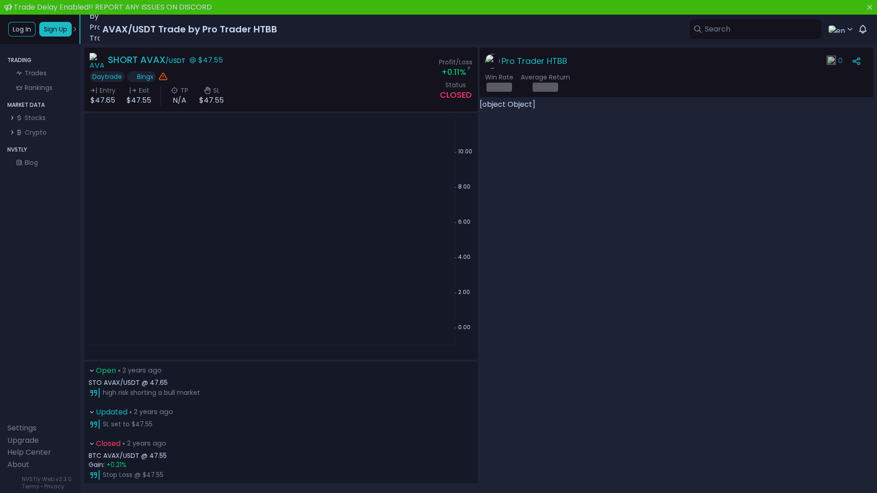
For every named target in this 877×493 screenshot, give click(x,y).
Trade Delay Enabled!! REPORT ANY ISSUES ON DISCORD (113, 7)
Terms (30, 486)
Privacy (54, 486)
